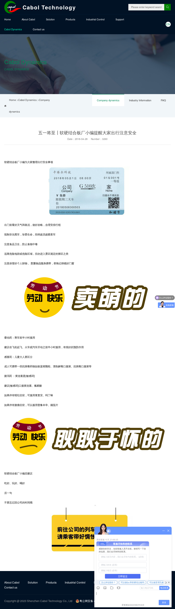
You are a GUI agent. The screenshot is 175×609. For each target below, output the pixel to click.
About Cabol (28, 19)
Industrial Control (95, 19)
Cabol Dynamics (13, 29)
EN (168, 24)
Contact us (38, 29)
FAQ (163, 100)
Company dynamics (108, 100)
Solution (50, 19)
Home (7, 19)
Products (70, 19)
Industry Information (140, 100)
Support (120, 19)
